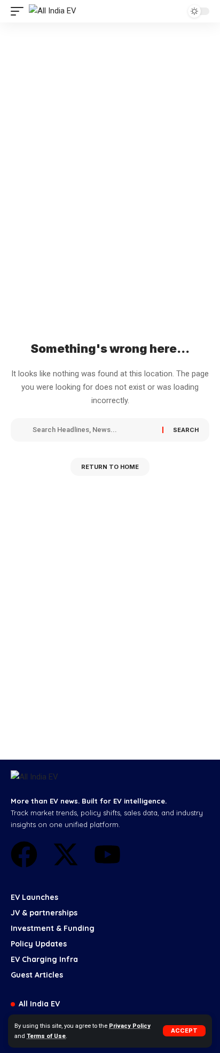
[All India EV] (52, 11)
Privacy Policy (130, 1025)
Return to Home (110, 467)
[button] (184, 1030)
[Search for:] (93, 430)
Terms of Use (46, 1036)
